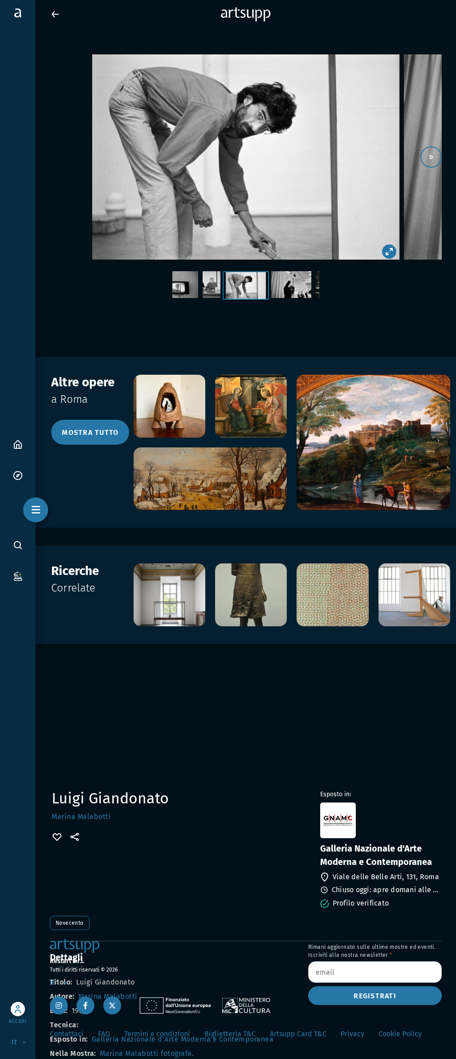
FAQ (104, 1034)
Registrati (375, 996)
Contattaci (67, 1034)
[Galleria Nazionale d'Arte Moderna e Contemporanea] (380, 820)
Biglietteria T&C (230, 1034)
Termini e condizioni (157, 1034)
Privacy (352, 1034)
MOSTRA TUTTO (90, 432)
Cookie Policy (400, 1034)
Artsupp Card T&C (298, 1034)
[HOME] (18, 443)
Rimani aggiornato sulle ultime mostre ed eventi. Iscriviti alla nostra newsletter (372, 951)
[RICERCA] (18, 545)
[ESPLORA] (18, 475)
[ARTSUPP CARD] (18, 575)
